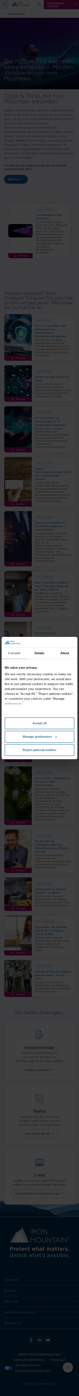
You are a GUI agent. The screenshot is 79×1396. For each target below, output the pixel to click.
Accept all (39, 723)
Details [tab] (40, 653)
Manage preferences (37, 736)
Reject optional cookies (39, 750)
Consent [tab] (14, 653)
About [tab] (64, 653)
